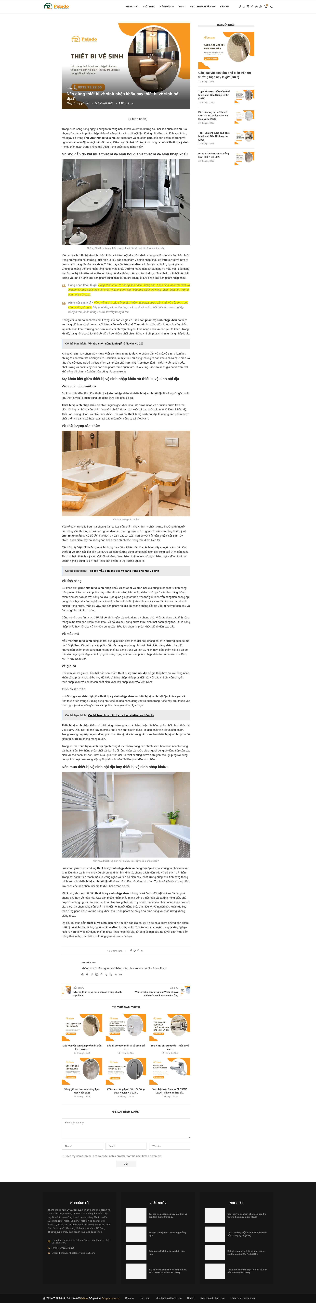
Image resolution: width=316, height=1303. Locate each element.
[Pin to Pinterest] (138, 950)
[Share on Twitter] (134, 950)
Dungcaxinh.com (111, 1298)
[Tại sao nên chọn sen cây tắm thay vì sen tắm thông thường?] (136, 1215)
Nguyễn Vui (83, 103)
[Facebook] (240, 6)
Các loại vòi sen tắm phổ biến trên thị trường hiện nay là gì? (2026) (224, 75)
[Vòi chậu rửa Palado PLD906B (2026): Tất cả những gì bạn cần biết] (169, 1071)
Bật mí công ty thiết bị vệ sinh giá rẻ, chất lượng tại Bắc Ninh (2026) (213, 115)
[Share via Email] (142, 950)
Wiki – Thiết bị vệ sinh (202, 6)
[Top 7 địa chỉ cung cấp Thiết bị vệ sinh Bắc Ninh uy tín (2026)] (169, 1027)
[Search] (271, 6)
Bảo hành (145, 1298)
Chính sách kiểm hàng (243, 1298)
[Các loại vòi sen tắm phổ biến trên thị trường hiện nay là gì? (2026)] (82, 1027)
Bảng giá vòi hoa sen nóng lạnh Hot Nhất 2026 (213, 155)
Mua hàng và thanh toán (169, 1298)
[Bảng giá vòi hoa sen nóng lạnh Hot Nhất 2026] (82, 1071)
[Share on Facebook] (131, 950)
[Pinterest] (252, 6)
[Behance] (256, 6)
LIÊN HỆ (224, 6)
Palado (84, 1298)
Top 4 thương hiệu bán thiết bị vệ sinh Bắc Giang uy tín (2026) (214, 95)
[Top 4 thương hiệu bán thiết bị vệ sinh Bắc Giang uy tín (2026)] (244, 96)
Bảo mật (129, 1298)
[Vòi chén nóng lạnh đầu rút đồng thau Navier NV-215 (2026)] (126, 1071)
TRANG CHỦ (132, 6)
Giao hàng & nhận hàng (212, 1298)
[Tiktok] (260, 6)
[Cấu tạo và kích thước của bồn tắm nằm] (136, 1252)
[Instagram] (248, 6)
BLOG (182, 6)
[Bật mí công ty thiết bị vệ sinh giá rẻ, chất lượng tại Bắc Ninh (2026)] (126, 1027)
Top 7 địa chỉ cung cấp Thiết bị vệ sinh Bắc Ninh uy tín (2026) (214, 136)
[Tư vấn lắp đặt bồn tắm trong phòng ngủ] (136, 1234)
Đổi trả (190, 1298)
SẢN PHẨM (165, 6)
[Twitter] (244, 6)
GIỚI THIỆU (149, 6)
